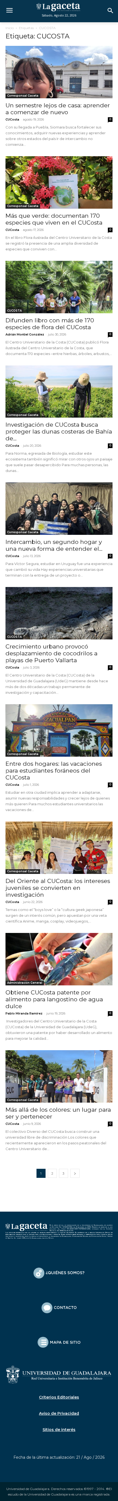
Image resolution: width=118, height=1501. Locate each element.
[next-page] (75, 1173)
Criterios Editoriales (59, 1397)
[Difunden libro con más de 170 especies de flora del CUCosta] (59, 287)
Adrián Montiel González (24, 334)
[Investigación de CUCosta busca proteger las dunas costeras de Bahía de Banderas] (59, 391)
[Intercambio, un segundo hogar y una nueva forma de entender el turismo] (59, 508)
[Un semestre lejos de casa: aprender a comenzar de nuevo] (59, 72)
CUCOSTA (14, 310)
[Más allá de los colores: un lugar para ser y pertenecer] (59, 1076)
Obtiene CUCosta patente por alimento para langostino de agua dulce (54, 999)
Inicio (9, 28)
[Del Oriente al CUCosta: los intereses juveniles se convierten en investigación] (59, 847)
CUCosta (12, 119)
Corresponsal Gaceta (22, 95)
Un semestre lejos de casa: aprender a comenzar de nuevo (57, 109)
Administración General (24, 983)
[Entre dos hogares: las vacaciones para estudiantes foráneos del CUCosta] (59, 730)
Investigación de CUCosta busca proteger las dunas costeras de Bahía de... (58, 431)
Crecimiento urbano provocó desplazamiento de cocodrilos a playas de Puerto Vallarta (51, 653)
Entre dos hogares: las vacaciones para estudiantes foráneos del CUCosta (53, 770)
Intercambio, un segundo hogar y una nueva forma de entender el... (53, 545)
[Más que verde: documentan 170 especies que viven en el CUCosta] (59, 182)
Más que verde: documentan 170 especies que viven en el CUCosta (53, 219)
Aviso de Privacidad (59, 1413)
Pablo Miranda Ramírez (24, 1013)
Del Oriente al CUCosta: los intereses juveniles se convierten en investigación (57, 887)
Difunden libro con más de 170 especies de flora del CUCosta (49, 324)
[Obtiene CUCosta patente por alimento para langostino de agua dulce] (59, 959)
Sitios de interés (59, 1429)
